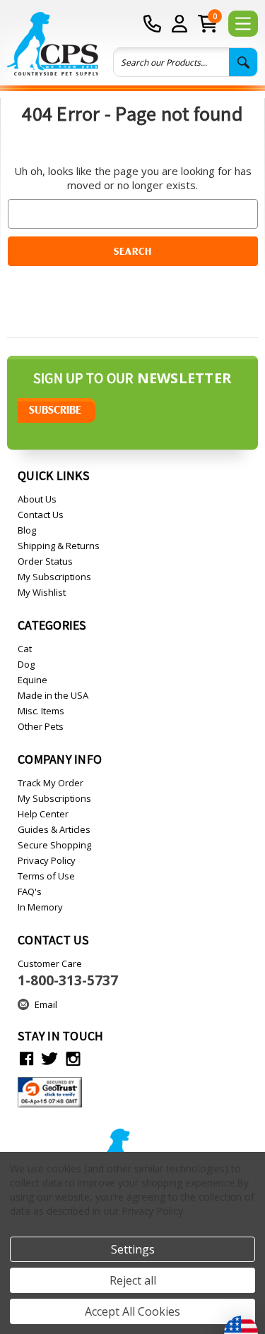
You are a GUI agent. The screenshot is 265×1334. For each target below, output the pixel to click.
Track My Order (50, 782)
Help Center (43, 813)
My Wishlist (42, 592)
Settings (133, 1249)
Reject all (133, 1280)
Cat (25, 648)
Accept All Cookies (132, 1311)
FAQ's (30, 891)
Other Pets (41, 726)
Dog (26, 664)
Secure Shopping (54, 845)
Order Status (45, 561)
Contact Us (41, 514)
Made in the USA (53, 695)
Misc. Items (41, 710)
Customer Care (68, 973)
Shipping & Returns (59, 545)
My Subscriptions (54, 576)
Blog (27, 530)
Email (46, 1004)
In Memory (40, 907)
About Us (37, 499)
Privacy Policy (47, 860)
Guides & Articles (54, 829)
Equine (32, 679)
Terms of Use (46, 876)
